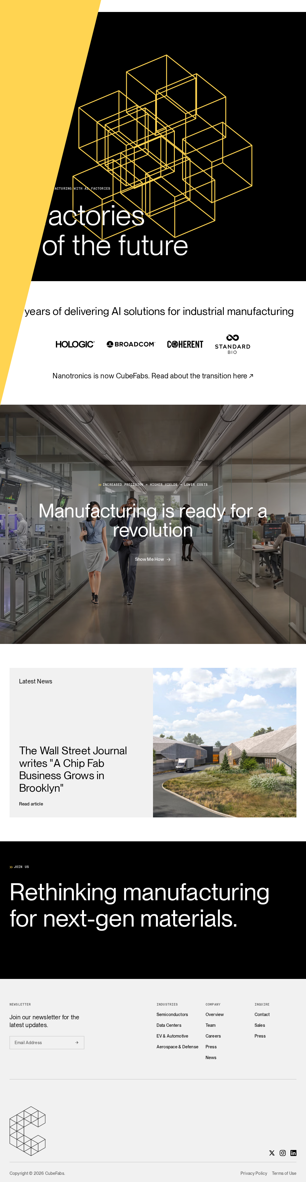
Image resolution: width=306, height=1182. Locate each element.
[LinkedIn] (293, 1153)
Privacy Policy (254, 1173)
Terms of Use (284, 1173)
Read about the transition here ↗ (202, 375)
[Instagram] (283, 1153)
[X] (272, 1153)
